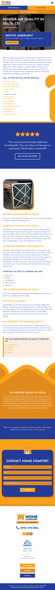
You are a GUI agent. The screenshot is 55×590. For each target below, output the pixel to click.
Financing (27, 565)
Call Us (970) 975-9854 (28, 12)
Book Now (41, 8)
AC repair (8, 98)
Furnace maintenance (12, 86)
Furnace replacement (12, 84)
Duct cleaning (9, 97)
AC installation (10, 101)
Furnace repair (10, 81)
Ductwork (8, 111)
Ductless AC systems (12, 106)
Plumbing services (11, 114)
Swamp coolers (10, 109)
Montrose (10, 347)
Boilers (7, 92)
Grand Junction (12, 345)
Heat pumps (9, 89)
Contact (27, 576)
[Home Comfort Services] (6, 2)
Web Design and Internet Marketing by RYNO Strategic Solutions (27, 587)
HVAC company (34, 429)
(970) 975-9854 (29, 528)
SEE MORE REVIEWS (27, 156)
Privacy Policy (43, 585)
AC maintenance (10, 104)
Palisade (10, 350)
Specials (27, 570)
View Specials (13, 8)
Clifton (9, 352)
